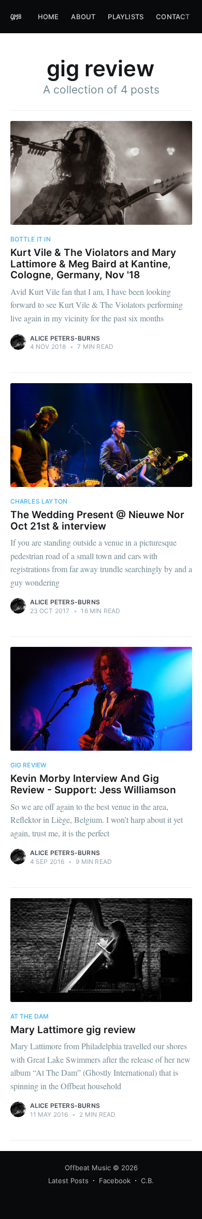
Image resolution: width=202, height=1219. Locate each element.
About (83, 16)
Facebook (115, 1180)
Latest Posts (68, 1180)
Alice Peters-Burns (65, 338)
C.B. (147, 1180)
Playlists (125, 16)
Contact (173, 16)
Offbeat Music (88, 1167)
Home (48, 16)
